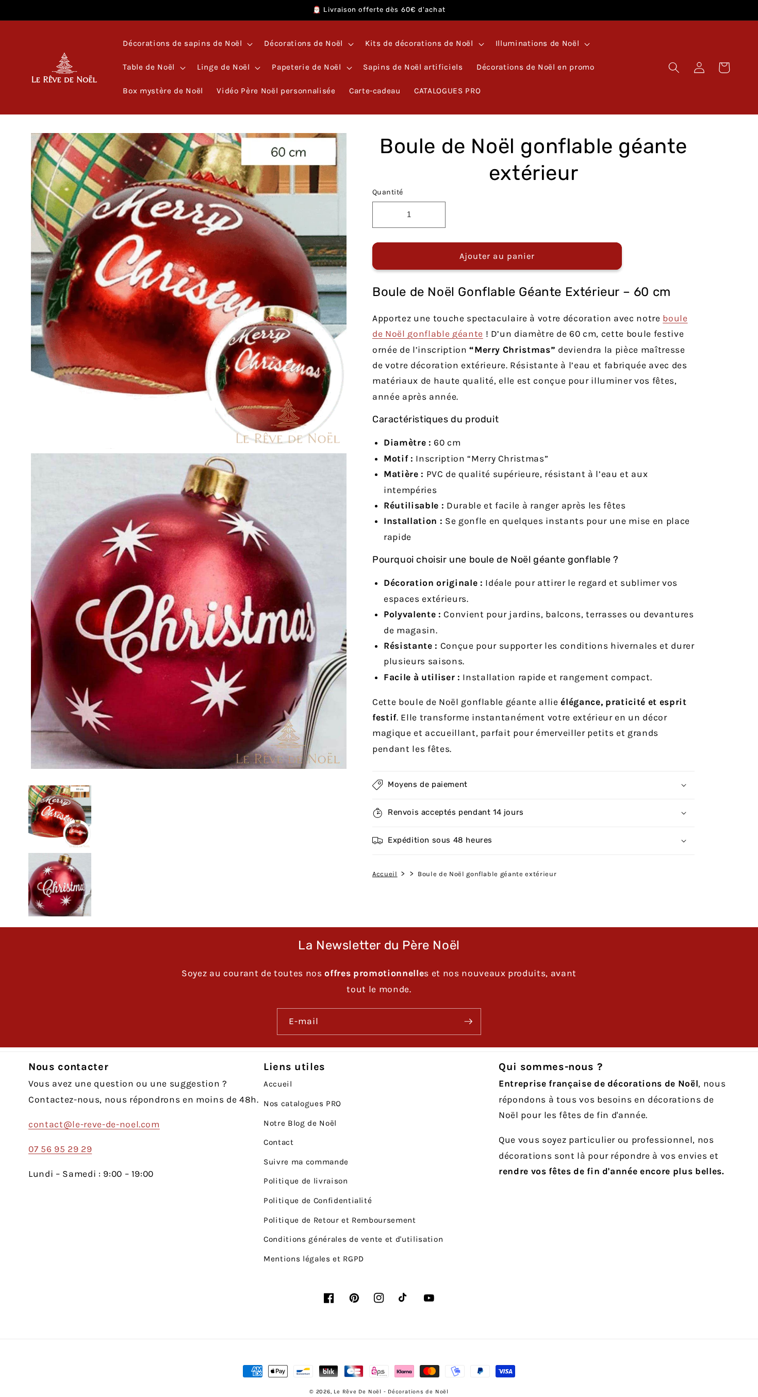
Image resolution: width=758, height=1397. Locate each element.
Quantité (387, 192)
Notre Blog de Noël (300, 1123)
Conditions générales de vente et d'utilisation (353, 1239)
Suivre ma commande (306, 1161)
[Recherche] (674, 67)
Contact (278, 1142)
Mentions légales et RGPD (313, 1258)
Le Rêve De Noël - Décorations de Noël (391, 1391)
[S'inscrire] (468, 1021)
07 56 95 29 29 (60, 1149)
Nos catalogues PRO (302, 1103)
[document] (186, 453)
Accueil (385, 873)
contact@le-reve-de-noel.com (94, 1124)
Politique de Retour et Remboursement (339, 1220)
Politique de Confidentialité (317, 1200)
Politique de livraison (305, 1181)
